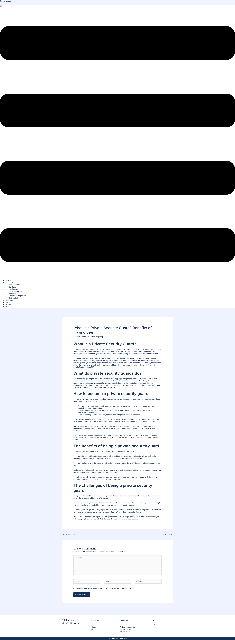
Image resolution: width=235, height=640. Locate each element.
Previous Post (69, 534)
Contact (9, 307)
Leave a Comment (81, 337)
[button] (117, 144)
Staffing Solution (15, 298)
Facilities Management (127, 627)
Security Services (126, 629)
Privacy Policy (153, 625)
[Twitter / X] (78, 623)
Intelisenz (123, 625)
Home (93, 625)
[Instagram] (67, 623)
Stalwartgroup (5, 1)
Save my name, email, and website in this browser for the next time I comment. (105, 588)
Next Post (167, 534)
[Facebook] (63, 623)
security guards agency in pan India (95, 510)
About (93, 627)
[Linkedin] (71, 623)
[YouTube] (75, 623)
